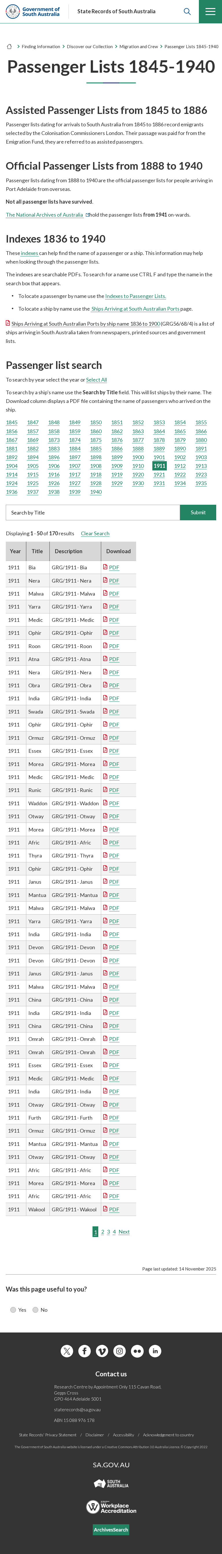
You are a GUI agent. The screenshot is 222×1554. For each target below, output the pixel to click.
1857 (32, 431)
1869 (32, 440)
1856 (11, 431)
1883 (54, 448)
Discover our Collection (90, 46)
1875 (95, 440)
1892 (11, 457)
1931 (159, 483)
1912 (180, 466)
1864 (159, 431)
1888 (138, 448)
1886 (117, 448)
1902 (180, 457)
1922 (180, 474)
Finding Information (41, 46)
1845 (11, 422)
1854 (180, 422)
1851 (117, 422)
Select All (96, 379)
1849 (74, 422)
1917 (74, 474)
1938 (54, 492)
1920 (138, 474)
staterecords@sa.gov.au (77, 1409)
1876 (117, 440)
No (43, 1310)
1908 (95, 466)
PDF (114, 567)
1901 (159, 457)
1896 (54, 457)
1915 (32, 474)
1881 (11, 448)
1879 (180, 440)
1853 (159, 422)
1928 (95, 483)
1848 (54, 422)
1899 (117, 457)
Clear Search (95, 533)
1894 (32, 457)
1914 (11, 474)
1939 (74, 492)
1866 (201, 431)
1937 (32, 492)
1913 (201, 466)
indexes (29, 253)
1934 (180, 483)
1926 (54, 483)
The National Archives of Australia (47, 214)
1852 (138, 422)
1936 (11, 492)
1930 (138, 483)
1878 (159, 440)
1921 (159, 474)
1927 (74, 483)
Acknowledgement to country (168, 1434)
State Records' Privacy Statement (48, 1434)
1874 (74, 440)
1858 (54, 431)
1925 (32, 483)
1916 (54, 474)
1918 (95, 474)
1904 (11, 466)
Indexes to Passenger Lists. (135, 296)
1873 (54, 440)
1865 (180, 431)
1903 (201, 457)
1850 (95, 422)
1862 (117, 431)
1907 (74, 466)
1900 (138, 457)
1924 (11, 483)
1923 (201, 474)
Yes (22, 1310)
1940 (95, 492)
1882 (32, 448)
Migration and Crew (138, 46)
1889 (159, 448)
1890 (180, 448)
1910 (138, 466)
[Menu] (210, 11)
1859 (74, 431)
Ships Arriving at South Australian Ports (135, 308)
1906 (54, 466)
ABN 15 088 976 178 (74, 1420)
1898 (95, 457)
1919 (117, 474)
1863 (138, 431)
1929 (117, 483)
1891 (201, 448)
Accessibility (123, 1434)
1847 (32, 422)
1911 (159, 466)
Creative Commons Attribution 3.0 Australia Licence (142, 1447)
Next (124, 1231)
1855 (201, 422)
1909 (117, 466)
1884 (74, 448)
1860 (95, 431)
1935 (201, 483)
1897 (74, 457)
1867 (11, 440)
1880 (201, 440)
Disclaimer (95, 1434)
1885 (95, 448)
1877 (138, 440)
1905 (32, 466)
